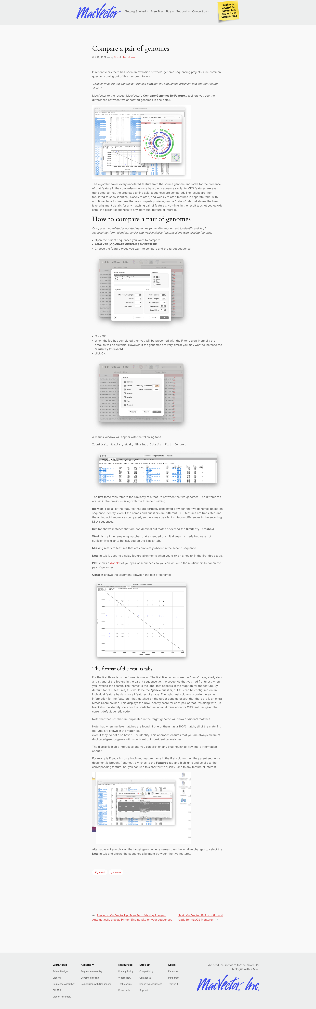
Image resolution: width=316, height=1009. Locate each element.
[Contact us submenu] (208, 11)
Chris (116, 57)
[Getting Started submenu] (147, 11)
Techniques (129, 57)
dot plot (115, 563)
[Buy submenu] (173, 11)
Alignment (99, 872)
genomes (116, 872)
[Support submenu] (189, 11)
